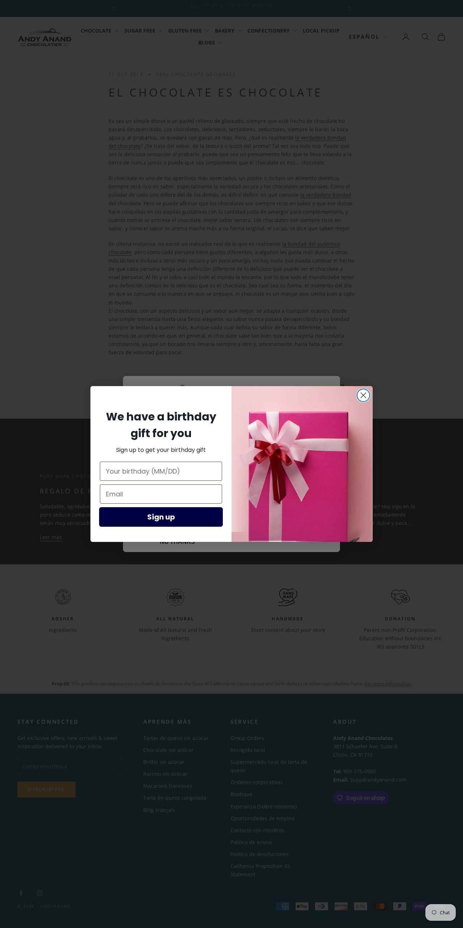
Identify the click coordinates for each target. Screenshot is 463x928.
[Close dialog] (363, 395)
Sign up (161, 517)
